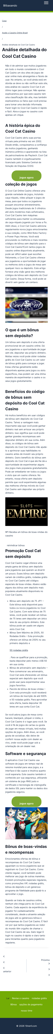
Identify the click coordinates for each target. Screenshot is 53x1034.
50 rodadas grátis (19, 650)
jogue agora (26, 177)
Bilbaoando (10, 5)
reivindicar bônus (16, 545)
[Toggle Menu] (46, 2)
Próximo (45, 960)
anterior (7, 971)
